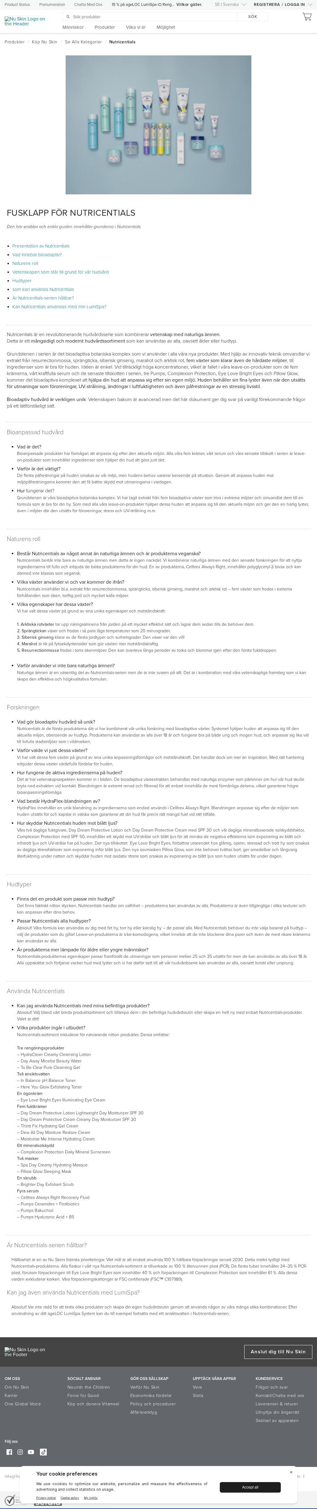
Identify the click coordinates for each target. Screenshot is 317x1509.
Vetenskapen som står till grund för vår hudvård (60, 272)
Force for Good (83, 1395)
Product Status (17, 4)
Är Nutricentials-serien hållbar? (43, 298)
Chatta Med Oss (88, 4)
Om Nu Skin (17, 1387)
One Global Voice (23, 1404)
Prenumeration (52, 4)
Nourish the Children (88, 1387)
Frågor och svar (272, 1387)
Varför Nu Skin (145, 1387)
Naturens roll (25, 263)
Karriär (11, 1395)
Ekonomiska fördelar (151, 1395)
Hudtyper (22, 280)
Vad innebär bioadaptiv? (37, 254)
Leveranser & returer (277, 1404)
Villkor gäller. (189, 4)
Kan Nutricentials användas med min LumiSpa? (59, 306)
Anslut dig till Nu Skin (278, 1352)
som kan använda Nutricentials (43, 289)
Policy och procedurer (153, 1404)
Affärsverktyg (143, 1412)
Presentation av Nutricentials (41, 246)
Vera (197, 1387)
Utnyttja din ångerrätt (277, 1412)
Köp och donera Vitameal (93, 1404)
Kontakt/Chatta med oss (280, 1395)
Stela (198, 1395)
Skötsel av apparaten (277, 1420)
